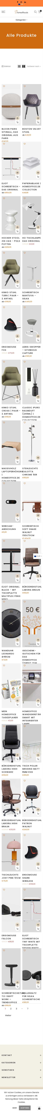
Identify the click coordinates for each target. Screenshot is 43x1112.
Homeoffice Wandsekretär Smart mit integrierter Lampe (31, 717)
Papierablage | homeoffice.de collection (31, 186)
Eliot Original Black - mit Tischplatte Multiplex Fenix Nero (11, 593)
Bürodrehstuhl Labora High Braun (11, 823)
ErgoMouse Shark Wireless (29, 877)
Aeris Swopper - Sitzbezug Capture (31, 349)
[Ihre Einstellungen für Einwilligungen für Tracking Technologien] (39, 1108)
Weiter (8, 1015)
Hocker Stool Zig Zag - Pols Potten (11, 241)
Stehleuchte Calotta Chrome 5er (30, 471)
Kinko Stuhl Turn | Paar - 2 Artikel (10, 295)
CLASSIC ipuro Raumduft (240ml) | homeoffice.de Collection (31, 413)
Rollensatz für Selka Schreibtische (31, 996)
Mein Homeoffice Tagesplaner (10, 714)
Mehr (14, 1108)
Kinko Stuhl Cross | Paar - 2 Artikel (11, 410)
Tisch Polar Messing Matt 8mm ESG (31, 768)
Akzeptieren (25, 1108)
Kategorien (21, 20)
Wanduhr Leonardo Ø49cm (8, 653)
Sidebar (7, 66)
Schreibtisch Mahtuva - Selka (30, 295)
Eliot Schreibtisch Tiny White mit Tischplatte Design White (31, 941)
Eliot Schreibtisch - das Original (11, 186)
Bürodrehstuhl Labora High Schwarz (11, 768)
